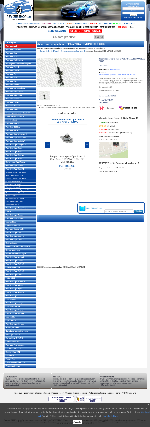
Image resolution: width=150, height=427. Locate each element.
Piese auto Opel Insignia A (15, 141)
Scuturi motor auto (13, 250)
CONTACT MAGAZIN (37, 27)
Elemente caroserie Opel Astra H (14, 199)
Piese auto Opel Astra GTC (16, 218)
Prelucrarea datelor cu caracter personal (104, 393)
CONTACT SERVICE (55, 27)
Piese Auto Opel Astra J (14, 215)
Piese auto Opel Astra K (14, 229)
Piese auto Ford (11, 78)
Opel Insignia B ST (13, 306)
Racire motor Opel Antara (15, 162)
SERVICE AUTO (57, 31)
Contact (68, 393)
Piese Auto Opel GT (13, 296)
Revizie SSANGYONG (14, 338)
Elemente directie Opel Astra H (14, 193)
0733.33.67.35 (105, 23)
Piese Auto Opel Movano (15, 324)
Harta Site (132, 393)
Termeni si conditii (80, 393)
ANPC (124, 393)
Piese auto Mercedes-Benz (15, 88)
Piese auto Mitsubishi (14, 95)
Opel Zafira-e (11, 320)
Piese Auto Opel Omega (14, 303)
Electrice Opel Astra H (11, 196)
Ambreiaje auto (11, 243)
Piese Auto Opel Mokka (14, 159)
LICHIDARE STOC (13, 349)
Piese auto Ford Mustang (15, 345)
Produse (54, 393)
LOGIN (79, 27)
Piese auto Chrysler (13, 67)
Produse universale (13, 366)
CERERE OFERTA (90, 27)
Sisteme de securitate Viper (16, 254)
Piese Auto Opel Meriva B (15, 282)
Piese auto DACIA (13, 123)
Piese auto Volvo (12, 109)
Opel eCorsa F (11, 299)
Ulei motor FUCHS (13, 225)
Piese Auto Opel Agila (14, 289)
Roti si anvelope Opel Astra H (14, 201)
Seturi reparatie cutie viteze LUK (18, 113)
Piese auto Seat (11, 53)
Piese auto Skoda (12, 57)
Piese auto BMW (12, 130)
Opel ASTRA (11, 222)
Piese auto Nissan (12, 99)
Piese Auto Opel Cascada (15, 261)
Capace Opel (10, 359)
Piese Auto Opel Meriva (14, 310)
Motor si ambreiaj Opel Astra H (14, 175)
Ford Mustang (11, 120)
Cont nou (139, 17)
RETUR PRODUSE (107, 27)
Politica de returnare (42, 393)
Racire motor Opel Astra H (13, 184)
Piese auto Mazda (12, 85)
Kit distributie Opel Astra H (13, 181)
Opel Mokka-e (11, 317)
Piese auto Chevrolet (13, 50)
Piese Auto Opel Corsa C (15, 232)
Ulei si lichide (11, 278)
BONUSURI (122, 27)
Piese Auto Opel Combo (14, 275)
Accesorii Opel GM (13, 352)
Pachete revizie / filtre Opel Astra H (15, 172)
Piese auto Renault (13, 106)
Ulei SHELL (10, 211)
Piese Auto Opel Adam (14, 148)
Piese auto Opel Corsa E (15, 239)
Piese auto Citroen (12, 71)
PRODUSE (70, 27)
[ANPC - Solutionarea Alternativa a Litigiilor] (88, 402)
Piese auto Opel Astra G (14, 166)
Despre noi (28, 393)
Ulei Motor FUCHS (13, 268)
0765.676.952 (58, 23)
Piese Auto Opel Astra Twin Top (18, 208)
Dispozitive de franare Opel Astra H (15, 178)
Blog (131, 27)
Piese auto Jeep (11, 81)
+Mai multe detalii (12, 385)
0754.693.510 (80, 23)
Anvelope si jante (12, 327)
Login (61, 393)
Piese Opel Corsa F (13, 334)
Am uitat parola (129, 17)
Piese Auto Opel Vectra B (15, 313)
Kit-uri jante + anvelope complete (18, 64)
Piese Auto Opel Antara (14, 152)
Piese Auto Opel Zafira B (15, 264)
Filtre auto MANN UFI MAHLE (18, 247)
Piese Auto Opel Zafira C (15, 271)
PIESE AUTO (22, 27)
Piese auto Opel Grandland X (17, 137)
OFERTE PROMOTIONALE (85, 31)
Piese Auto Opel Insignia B (16, 145)
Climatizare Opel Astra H (12, 187)
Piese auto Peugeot (12, 102)
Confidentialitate (110, 416)
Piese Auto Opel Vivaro (14, 285)
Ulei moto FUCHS (12, 342)
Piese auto (18, 393)
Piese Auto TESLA (13, 127)
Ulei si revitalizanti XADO (15, 116)
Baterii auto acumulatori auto (17, 331)
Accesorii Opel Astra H (12, 204)
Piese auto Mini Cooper (14, 92)
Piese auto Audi (11, 46)
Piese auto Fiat (11, 74)
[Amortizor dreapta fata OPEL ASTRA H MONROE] (59, 87)
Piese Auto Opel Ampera (15, 155)
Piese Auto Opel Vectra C (15, 257)
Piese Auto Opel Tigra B (15, 292)
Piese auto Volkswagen (14, 60)
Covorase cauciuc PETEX (15, 363)
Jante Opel (10, 356)
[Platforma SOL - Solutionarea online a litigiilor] (61, 402)
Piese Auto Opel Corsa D (15, 236)
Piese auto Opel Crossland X (16, 134)
